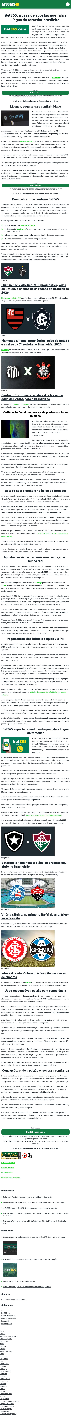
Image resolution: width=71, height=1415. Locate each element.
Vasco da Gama (6, 1394)
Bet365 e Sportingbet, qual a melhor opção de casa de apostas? (27, 1287)
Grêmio (28, 982)
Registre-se (21, 229)
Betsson (3, 1346)
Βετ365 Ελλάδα (7, 1173)
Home (2, 1331)
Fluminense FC (5, 1371)
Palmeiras (3, 1386)
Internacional (5, 1379)
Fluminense (5, 298)
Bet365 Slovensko (8, 1163)
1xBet (2, 1344)
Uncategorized (6, 1324)
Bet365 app (4, 1341)
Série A (4, 280)
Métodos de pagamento (9, 1336)
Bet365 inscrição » (35, 1132)
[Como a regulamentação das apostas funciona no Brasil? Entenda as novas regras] (36, 1248)
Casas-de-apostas (8, 1316)
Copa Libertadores (7, 1404)
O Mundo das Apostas (8, 1414)
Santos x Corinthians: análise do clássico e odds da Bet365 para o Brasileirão (32, 397)
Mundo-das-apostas (9, 1318)
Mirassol (3, 1384)
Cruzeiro (3, 1366)
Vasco (3, 585)
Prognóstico (5, 858)
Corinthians (25, 404)
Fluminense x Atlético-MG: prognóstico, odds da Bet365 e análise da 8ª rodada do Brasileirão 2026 (35, 288)
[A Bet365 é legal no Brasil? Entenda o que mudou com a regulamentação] (36, 1270)
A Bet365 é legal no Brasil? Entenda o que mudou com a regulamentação (30, 1208)
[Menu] (68, 4)
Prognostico (5, 1321)
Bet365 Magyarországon (10, 1177)
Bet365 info (5, 1313)
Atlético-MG (16, 298)
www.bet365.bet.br (28, 225)
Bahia (2, 1354)
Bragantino (4, 1359)
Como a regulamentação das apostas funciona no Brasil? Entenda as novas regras (34, 1202)
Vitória (2, 1396)
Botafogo (38, 583)
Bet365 (2, 1334)
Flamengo (5, 350)
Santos (16, 404)
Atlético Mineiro (6, 1351)
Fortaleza (3, 1374)
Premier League (6, 1409)
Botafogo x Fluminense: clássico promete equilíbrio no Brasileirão (27, 1197)
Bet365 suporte (6, 1339)
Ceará (2, 1361)
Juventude (4, 1381)
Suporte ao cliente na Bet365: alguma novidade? (44, 815)
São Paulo (3, 1391)
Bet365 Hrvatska (7, 1168)
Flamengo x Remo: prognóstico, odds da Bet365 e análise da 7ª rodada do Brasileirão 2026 (35, 342)
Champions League (7, 1406)
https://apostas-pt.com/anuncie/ (13, 1299)
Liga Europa (4, 1411)
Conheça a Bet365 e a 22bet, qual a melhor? (19, 1281)
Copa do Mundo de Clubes (9, 1401)
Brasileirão (56, 78)
